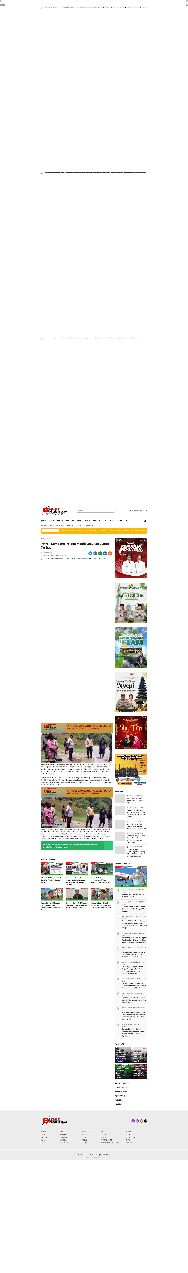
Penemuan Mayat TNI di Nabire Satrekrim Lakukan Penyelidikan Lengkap (134, 909)
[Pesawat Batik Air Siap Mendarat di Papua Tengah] (131, 876)
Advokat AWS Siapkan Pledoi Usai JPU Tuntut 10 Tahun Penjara (51, 880)
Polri (120, 521)
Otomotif (86, 1132)
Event (112, 521)
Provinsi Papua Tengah (110, 1143)
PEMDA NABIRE (106, 1140)
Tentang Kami (89, 525)
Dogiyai (129, 1143)
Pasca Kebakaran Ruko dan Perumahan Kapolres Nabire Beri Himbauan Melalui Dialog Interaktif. (122, 1054)
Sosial (79, 521)
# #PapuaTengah (121, 1087)
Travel (103, 1134)
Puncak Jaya (131, 1137)
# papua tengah (121, 1096)
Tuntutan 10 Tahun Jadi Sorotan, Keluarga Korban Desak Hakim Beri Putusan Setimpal (108, 530)
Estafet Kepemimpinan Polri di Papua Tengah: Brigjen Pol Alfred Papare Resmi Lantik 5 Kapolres (134, 985)
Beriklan (79, 525)
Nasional (96, 521)
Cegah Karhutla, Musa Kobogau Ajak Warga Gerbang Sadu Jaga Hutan (100, 880)
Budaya (44, 1134)
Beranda (44, 525)
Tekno (84, 1143)
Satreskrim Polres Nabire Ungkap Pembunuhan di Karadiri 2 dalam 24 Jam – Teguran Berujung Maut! (134, 940)
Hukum (87, 521)
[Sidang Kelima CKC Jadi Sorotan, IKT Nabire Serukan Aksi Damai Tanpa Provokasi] (102, 894)
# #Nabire (118, 1100)
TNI (126, 521)
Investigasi (70, 521)
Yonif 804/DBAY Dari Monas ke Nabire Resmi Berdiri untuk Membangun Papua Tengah (133, 954)
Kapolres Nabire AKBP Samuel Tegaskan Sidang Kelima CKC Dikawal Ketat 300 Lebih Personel (77, 906)
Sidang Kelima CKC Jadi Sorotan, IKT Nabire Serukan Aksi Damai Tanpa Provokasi (101, 905)
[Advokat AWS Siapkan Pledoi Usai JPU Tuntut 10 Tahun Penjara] (52, 869)
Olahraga (64, 1143)
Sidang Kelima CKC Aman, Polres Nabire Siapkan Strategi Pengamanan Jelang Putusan (51, 906)
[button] (145, 521)
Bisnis (43, 1132)
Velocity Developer (96, 1157)
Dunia (105, 521)
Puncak (129, 1134)
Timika (128, 1140)
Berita (43, 521)
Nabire (129, 1132)
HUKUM (103, 1137)
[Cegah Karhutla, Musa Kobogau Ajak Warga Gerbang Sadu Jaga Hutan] (102, 869)
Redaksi (70, 525)
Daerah (51, 521)
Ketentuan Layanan (57, 525)
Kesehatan (64, 1137)
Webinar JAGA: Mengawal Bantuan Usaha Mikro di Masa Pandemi (138, 1056)
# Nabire (118, 1104)
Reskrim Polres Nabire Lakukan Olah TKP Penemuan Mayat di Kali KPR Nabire (134, 1000)
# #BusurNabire (121, 1092)
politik (60, 521)
